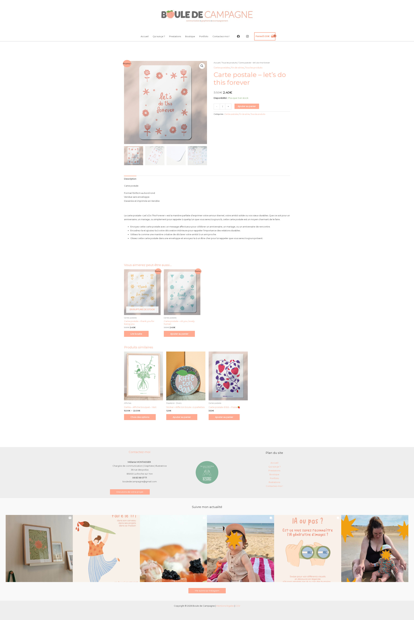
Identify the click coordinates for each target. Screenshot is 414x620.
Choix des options (140, 417)
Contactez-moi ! (220, 36)
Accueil (144, 36)
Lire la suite (136, 333)
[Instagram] (247, 36)
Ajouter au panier (247, 106)
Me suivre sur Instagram (207, 590)
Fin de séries (237, 67)
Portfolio (203, 36)
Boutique (190, 36)
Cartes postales (222, 67)
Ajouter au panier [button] (179, 333)
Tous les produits (229, 62)
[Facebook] (238, 36)
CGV (237, 605)
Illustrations (274, 482)
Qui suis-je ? (159, 36)
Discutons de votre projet (129, 492)
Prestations (175, 36)
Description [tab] (130, 178)
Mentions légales (225, 605)
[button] (202, 66)
